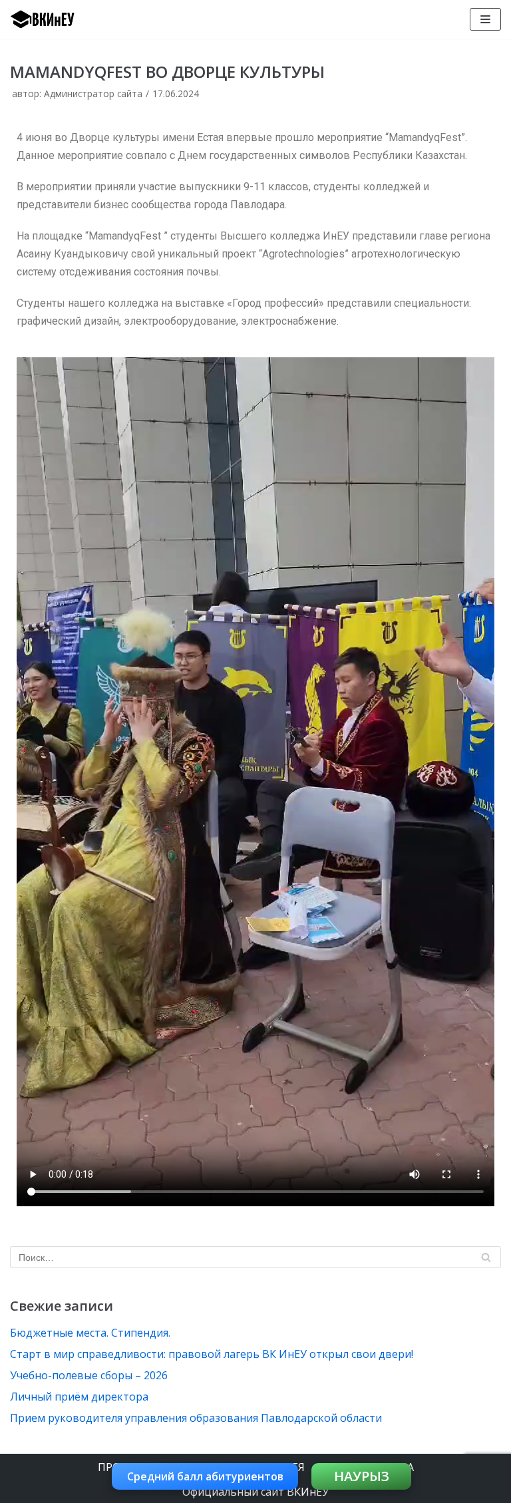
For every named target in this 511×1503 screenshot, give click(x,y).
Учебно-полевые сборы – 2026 (89, 1375)
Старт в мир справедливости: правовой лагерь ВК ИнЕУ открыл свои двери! (211, 1354)
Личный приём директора (79, 1396)
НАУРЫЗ (361, 1476)
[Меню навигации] (485, 19)
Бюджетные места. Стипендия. (90, 1332)
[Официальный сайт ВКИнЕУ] (50, 19)
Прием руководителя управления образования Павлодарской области (196, 1418)
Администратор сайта (93, 93)
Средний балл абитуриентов (205, 1476)
